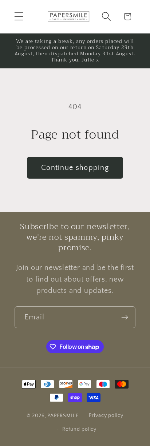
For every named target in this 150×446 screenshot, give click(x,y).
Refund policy (79, 429)
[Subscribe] (124, 317)
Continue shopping (75, 168)
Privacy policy (106, 415)
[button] (18, 16)
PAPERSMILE (62, 416)
